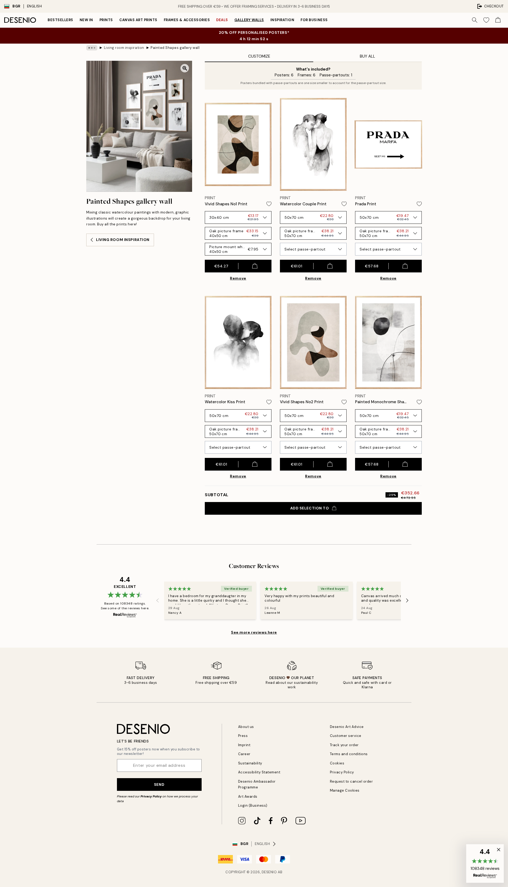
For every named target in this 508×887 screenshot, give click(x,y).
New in (86, 20)
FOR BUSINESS (314, 20)
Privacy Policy (151, 796)
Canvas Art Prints (138, 20)
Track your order (344, 745)
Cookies (337, 763)
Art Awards (247, 796)
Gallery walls (249, 20)
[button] (485, 863)
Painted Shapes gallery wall (175, 47)
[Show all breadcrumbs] (91, 47)
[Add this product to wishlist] (268, 204)
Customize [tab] (259, 56)
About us (246, 727)
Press (243, 735)
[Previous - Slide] (157, 600)
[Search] (474, 20)
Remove (238, 278)
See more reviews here (254, 632)
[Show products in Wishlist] (486, 20)
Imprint (244, 745)
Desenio (269, 872)
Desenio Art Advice (347, 727)
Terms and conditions (349, 754)
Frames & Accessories (187, 20)
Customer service (345, 735)
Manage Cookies (345, 790)
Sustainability (250, 763)
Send (159, 784)
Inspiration (282, 20)
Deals (222, 20)
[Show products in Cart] (498, 20)
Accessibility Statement (259, 772)
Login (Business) (252, 805)
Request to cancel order (351, 781)
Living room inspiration (124, 47)
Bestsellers (60, 20)
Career (244, 754)
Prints (106, 20)
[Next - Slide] (407, 600)
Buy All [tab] (367, 56)
